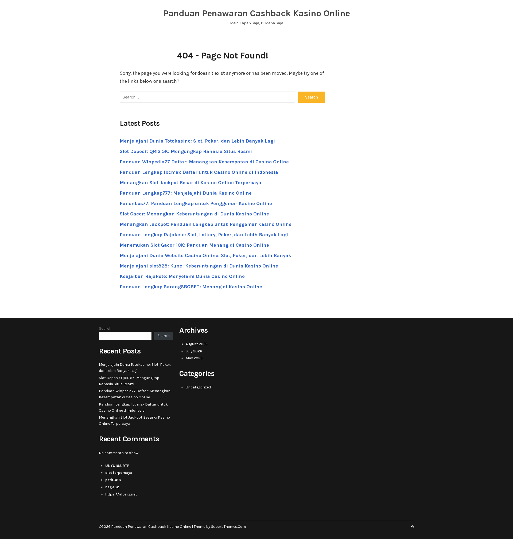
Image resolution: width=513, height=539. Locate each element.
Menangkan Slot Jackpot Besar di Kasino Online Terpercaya (190, 183)
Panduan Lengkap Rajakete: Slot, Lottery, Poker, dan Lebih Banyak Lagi (204, 235)
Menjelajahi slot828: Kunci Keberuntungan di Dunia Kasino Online (199, 266)
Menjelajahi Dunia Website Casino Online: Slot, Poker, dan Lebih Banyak (205, 255)
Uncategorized (198, 387)
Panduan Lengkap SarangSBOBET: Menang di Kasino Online (191, 287)
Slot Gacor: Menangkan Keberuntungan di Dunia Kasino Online (194, 214)
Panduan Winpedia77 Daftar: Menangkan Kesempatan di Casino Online (204, 162)
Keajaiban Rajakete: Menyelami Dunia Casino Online (182, 276)
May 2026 (194, 358)
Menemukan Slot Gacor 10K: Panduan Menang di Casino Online (194, 245)
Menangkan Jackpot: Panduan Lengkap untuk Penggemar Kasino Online (206, 224)
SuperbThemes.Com (228, 526)
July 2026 (194, 351)
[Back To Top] (412, 526)
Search (105, 328)
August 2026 (197, 344)
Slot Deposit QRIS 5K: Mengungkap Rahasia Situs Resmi (186, 151)
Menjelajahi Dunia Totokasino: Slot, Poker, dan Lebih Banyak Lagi (197, 141)
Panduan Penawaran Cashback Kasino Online (256, 13)
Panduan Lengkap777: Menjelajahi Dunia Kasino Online (186, 193)
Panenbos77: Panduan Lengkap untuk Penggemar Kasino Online (196, 203)
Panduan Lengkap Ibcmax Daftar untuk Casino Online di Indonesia (199, 172)
